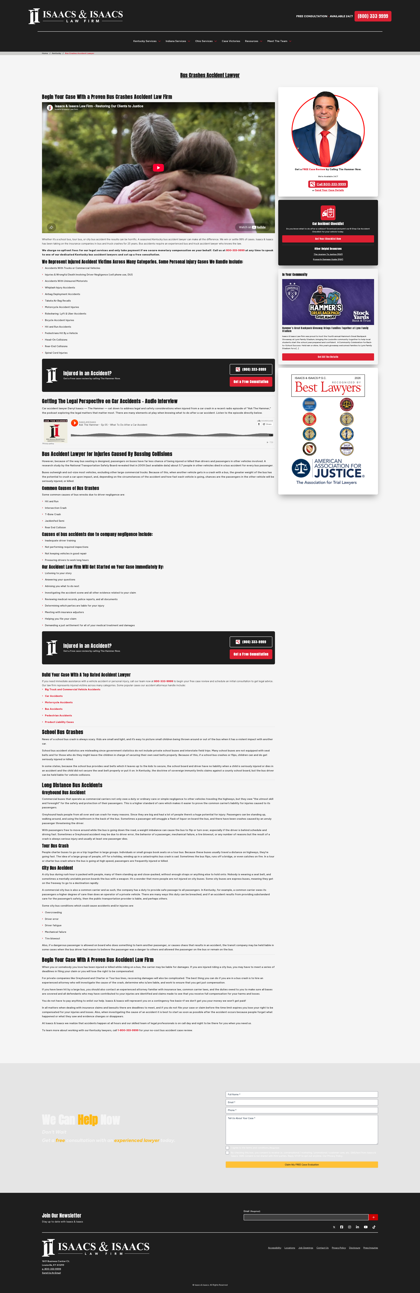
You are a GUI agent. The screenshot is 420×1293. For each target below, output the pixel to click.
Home (45, 53)
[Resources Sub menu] (261, 41)
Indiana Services (176, 41)
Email (252, 1211)
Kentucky (56, 53)
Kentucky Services (145, 41)
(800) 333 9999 (373, 16)
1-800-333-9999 (128, 1030)
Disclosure (354, 1247)
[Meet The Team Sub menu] (290, 41)
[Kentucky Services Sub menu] (159, 41)
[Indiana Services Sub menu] (189, 41)
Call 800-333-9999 (331, 184)
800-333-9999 (235, 250)
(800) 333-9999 (254, 369)
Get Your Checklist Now (328, 239)
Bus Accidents (54, 708)
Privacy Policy (339, 1247)
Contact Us (322, 1247)
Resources (251, 41)
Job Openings (305, 1247)
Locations (289, 1247)
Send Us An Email (51, 1273)
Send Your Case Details (329, 190)
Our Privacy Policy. (333, 1155)
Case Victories (231, 41)
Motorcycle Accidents (59, 702)
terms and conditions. (257, 1147)
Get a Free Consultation (251, 381)
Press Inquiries (370, 1247)
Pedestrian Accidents (58, 715)
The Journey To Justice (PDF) (328, 254)
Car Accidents (54, 696)
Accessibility (274, 1247)
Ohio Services (204, 41)
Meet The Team (277, 41)
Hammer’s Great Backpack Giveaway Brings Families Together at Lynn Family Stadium (325, 330)
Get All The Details (328, 357)
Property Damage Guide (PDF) (328, 259)
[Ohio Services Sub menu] (215, 41)
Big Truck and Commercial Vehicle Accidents (72, 689)
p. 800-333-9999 (51, 1269)
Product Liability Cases (59, 722)
